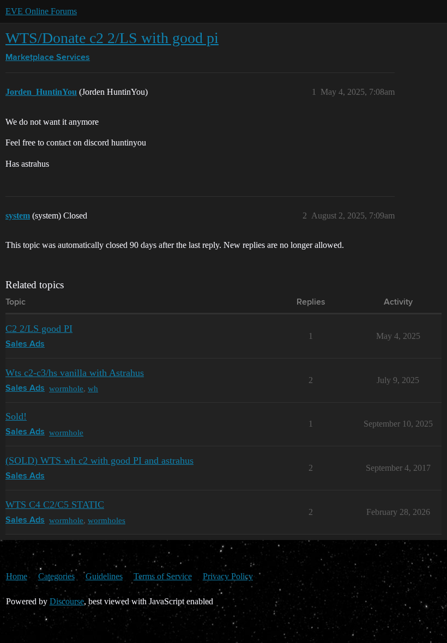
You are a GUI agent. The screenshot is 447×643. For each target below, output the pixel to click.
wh (93, 388)
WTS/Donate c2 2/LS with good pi (112, 37)
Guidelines (104, 576)
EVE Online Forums (41, 11)
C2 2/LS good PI (39, 328)
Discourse (67, 601)
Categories (56, 576)
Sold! (16, 416)
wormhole (66, 388)
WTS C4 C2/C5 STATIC (54, 504)
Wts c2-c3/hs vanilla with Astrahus (74, 372)
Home (16, 576)
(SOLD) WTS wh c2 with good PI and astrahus (99, 460)
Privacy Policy (228, 576)
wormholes (106, 520)
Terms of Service (163, 576)
